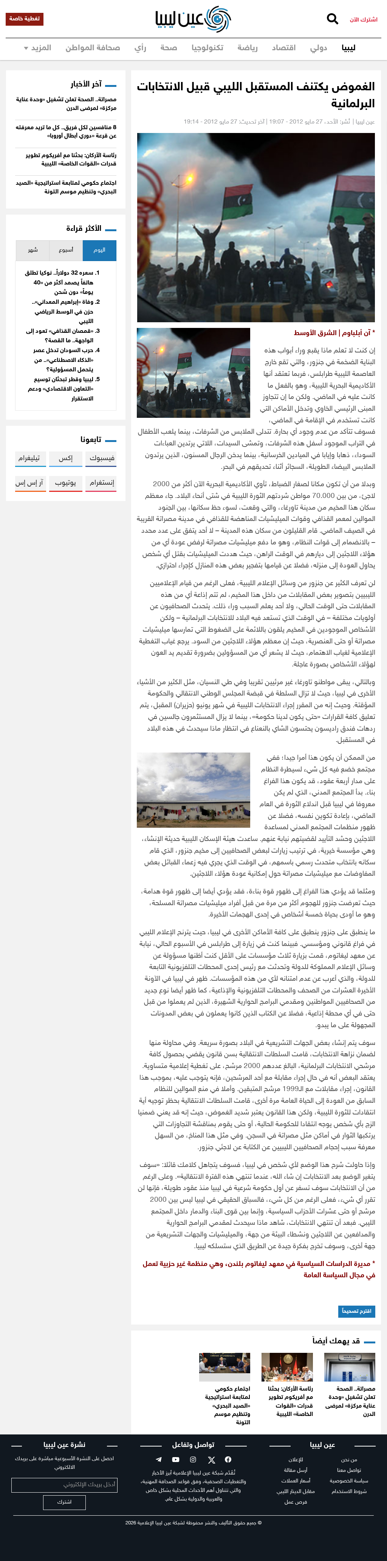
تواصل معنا (349, 1470)
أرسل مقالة (295, 1470)
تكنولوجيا (207, 48)
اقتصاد (284, 48)
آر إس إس (29, 483)
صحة (169, 48)
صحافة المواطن (93, 48)
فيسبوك (102, 458)
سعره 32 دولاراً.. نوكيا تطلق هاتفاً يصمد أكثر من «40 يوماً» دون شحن (59, 283)
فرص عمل (296, 1502)
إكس (66, 458)
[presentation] (99, 250)
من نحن (349, 1460)
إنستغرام (102, 483)
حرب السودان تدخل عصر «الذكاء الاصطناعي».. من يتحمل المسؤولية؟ (63, 360)
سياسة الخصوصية (349, 1481)
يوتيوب (65, 483)
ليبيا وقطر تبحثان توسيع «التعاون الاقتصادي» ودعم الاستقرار (60, 389)
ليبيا (349, 48)
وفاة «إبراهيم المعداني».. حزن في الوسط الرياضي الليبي (62, 312)
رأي (140, 48)
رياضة (248, 48)
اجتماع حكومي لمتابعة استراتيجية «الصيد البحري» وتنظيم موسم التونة (227, 1406)
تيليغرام (29, 458)
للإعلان (296, 1460)
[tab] (99, 250)
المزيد (41, 48)
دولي (318, 48)
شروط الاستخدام (349, 1491)
